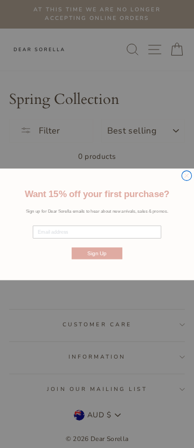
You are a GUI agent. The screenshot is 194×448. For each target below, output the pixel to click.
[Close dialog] (186, 175)
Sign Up (96, 253)
